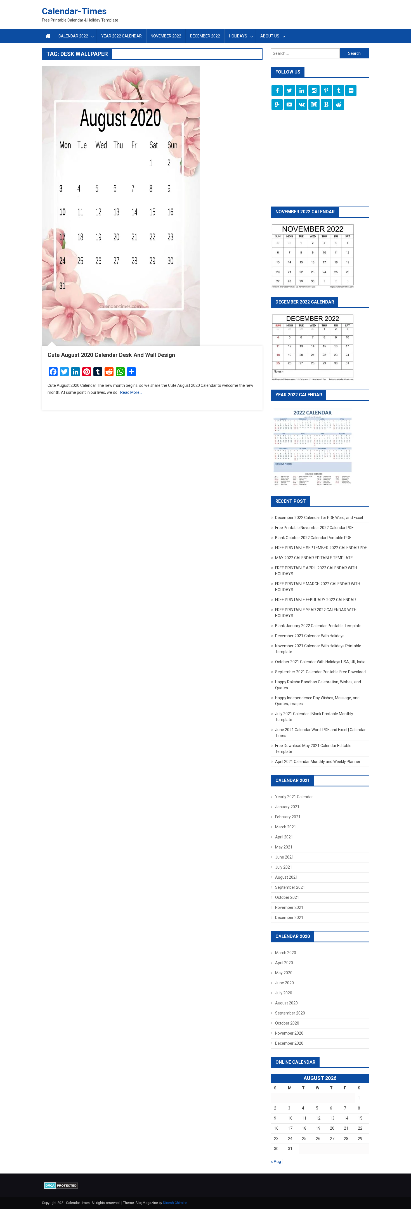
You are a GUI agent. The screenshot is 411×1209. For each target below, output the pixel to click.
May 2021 (283, 847)
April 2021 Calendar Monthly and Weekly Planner (317, 761)
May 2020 (283, 973)
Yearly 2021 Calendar (294, 797)
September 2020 (290, 1013)
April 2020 (284, 963)
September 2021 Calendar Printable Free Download (320, 672)
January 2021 (287, 807)
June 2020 (284, 983)
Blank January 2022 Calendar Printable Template (318, 626)
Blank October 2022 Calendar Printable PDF (313, 537)
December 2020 (289, 1043)
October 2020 (287, 1023)
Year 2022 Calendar (121, 36)
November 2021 (289, 907)
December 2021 (289, 917)
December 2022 (205, 36)
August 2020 (286, 1003)
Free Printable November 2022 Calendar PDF (314, 527)
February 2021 (288, 817)
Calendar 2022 (73, 36)
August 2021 (286, 877)
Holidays (238, 36)
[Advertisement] (320, 159)
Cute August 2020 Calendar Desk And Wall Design (111, 355)
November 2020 (289, 1033)
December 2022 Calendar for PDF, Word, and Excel (319, 517)
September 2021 (290, 887)
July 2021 (283, 867)
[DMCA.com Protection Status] (61, 1185)
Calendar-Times (74, 11)
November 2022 (166, 36)
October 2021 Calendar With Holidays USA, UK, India (320, 662)
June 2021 (284, 857)
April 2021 (284, 837)
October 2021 (287, 897)
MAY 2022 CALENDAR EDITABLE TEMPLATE (314, 558)
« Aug (276, 1161)
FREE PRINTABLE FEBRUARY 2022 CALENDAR (315, 600)
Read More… (131, 392)
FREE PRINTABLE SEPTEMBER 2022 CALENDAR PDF (321, 548)
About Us (269, 36)
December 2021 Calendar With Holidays (309, 636)
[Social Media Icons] (277, 90)
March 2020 (285, 952)
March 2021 (285, 827)
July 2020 (283, 993)
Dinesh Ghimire (175, 1203)
